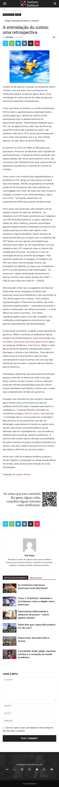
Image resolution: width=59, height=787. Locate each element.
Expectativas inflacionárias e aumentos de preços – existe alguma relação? (33, 614)
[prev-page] (4, 664)
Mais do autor (36, 578)
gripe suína (41, 341)
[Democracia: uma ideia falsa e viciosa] (9, 641)
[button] (4, 3)
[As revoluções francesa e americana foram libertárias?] (9, 588)
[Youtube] (51, 769)
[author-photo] (29, 551)
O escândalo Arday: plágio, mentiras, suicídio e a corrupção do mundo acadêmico (37, 654)
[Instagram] (22, 769)
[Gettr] (37, 43)
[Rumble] (29, 769)
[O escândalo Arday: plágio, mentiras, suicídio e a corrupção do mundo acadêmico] (9, 654)
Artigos (18, 15)
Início (5, 10)
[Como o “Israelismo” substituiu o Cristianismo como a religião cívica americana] (9, 601)
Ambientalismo (15, 10)
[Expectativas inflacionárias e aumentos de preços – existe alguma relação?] (9, 614)
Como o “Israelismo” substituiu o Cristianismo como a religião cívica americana (36, 601)
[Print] (30, 43)
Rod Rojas (9, 37)
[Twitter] (5, 43)
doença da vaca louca (24, 341)
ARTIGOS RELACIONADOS (15, 578)
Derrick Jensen (32, 413)
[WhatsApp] (12, 43)
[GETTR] (14, 769)
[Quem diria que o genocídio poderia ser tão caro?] (9, 628)
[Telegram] (18, 43)
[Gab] (7, 769)
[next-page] (9, 664)
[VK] (24, 43)
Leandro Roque (22, 474)
